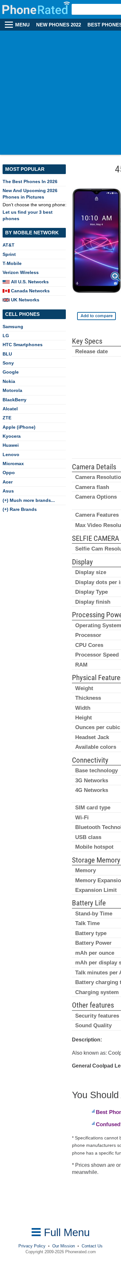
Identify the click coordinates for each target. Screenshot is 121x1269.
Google (11, 372)
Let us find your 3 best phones (28, 215)
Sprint (9, 254)
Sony (8, 363)
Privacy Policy (31, 1246)
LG (6, 335)
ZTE (7, 417)
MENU (22, 24)
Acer (8, 481)
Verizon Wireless (21, 272)
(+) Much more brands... (29, 500)
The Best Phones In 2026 (30, 181)
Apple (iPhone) (19, 427)
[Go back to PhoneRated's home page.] (37, 9)
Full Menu (65, 1232)
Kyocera (12, 436)
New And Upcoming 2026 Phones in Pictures (30, 193)
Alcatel (10, 408)
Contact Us (92, 1246)
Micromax (13, 463)
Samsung (13, 326)
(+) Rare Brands (20, 509)
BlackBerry (14, 399)
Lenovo (11, 454)
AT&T (9, 245)
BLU (7, 353)
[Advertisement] (60, 94)
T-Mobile (12, 263)
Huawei (11, 445)
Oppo (9, 472)
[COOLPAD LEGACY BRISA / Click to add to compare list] (96, 316)
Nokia (9, 381)
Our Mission (63, 1246)
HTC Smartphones (23, 344)
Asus (8, 490)
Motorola (12, 390)
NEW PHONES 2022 (58, 24)
